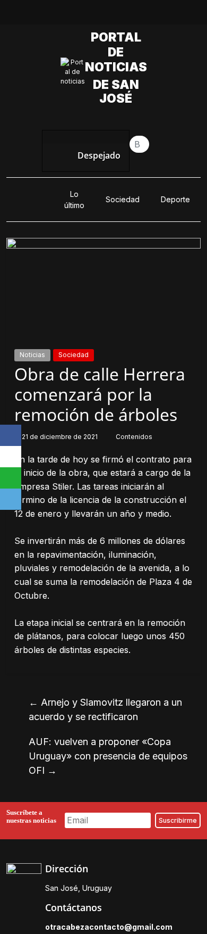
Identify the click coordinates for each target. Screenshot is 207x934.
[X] (10, 456)
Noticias (32, 355)
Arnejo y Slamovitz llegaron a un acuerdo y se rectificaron (105, 709)
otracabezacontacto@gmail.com (108, 926)
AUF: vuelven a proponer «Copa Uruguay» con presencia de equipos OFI (108, 756)
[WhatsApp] (10, 478)
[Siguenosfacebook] (67, 15)
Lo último (74, 199)
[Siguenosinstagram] (115, 15)
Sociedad (123, 199)
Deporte (175, 199)
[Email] (10, 499)
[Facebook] (10, 435)
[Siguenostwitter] (91, 15)
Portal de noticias (119, 52)
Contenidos (134, 437)
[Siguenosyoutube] (140, 15)
